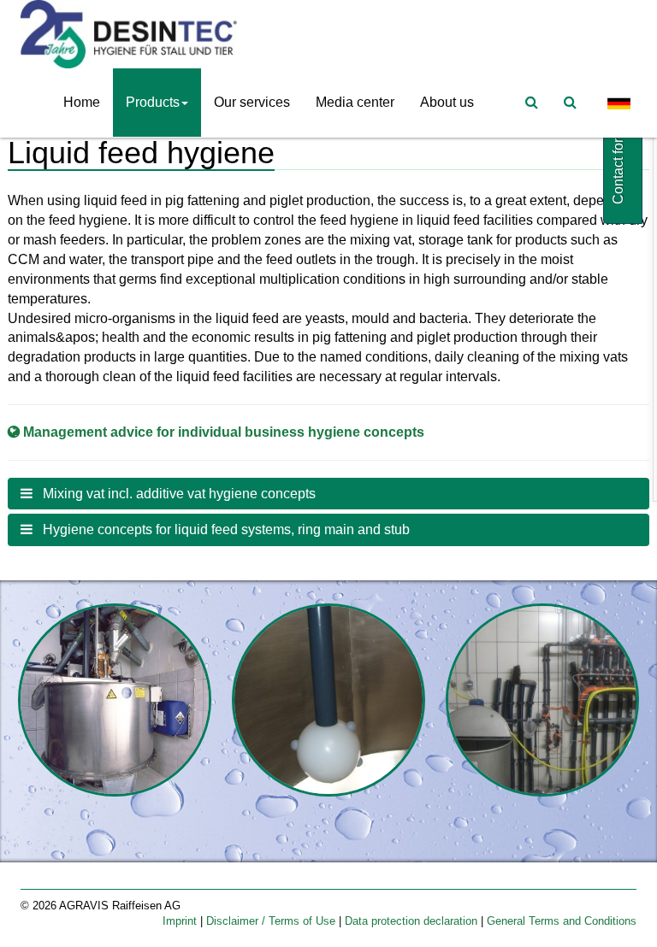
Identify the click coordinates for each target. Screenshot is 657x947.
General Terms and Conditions (561, 921)
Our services (252, 102)
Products (153, 102)
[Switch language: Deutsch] (619, 103)
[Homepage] (133, 34)
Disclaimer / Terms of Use (272, 921)
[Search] (570, 102)
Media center (355, 102)
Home (81, 102)
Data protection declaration (413, 921)
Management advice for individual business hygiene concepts (223, 432)
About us (447, 102)
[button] (328, 494)
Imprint (181, 921)
